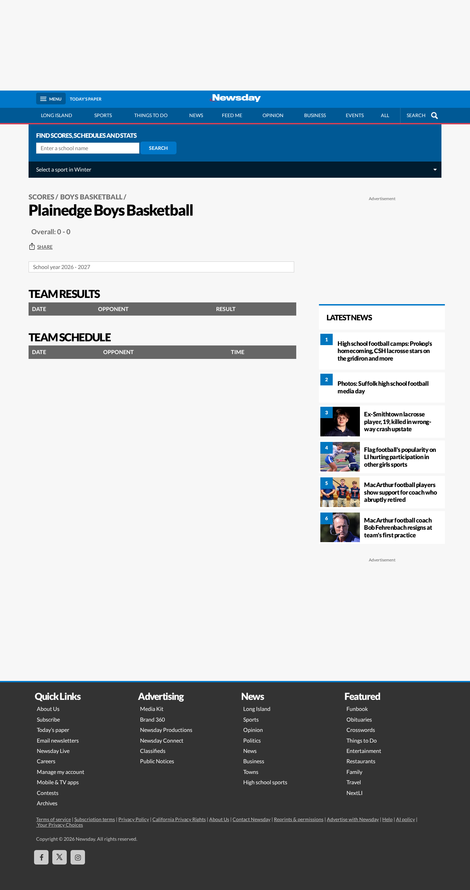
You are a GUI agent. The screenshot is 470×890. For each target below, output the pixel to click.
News (196, 115)
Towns (250, 771)
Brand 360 (152, 719)
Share (45, 247)
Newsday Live (53, 750)
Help (387, 819)
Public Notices (157, 761)
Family (354, 771)
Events (355, 115)
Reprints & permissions (298, 819)
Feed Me (232, 115)
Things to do (151, 115)
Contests (47, 792)
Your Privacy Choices (59, 825)
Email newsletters (58, 740)
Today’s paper (53, 729)
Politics (252, 740)
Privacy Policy (133, 819)
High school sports (265, 782)
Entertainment (363, 750)
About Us (48, 708)
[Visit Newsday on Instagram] (78, 857)
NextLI (354, 792)
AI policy (405, 819)
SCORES (41, 197)
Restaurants (360, 761)
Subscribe (48, 719)
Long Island (56, 115)
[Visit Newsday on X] (59, 857)
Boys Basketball (91, 197)
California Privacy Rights (179, 819)
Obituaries (359, 719)
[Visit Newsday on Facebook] (41, 857)
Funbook (357, 708)
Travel (353, 782)
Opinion (273, 115)
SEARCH (416, 115)
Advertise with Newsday (353, 819)
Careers (46, 761)
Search (158, 148)
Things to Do (361, 740)
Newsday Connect (161, 740)
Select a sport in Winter (63, 169)
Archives (47, 803)
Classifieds (152, 750)
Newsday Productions (166, 729)
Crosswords (360, 729)
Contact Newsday (251, 819)
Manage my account (60, 771)
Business (315, 115)
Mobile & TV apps (58, 782)
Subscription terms (94, 819)
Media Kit (151, 708)
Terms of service (53, 819)
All (385, 115)
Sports (103, 115)
